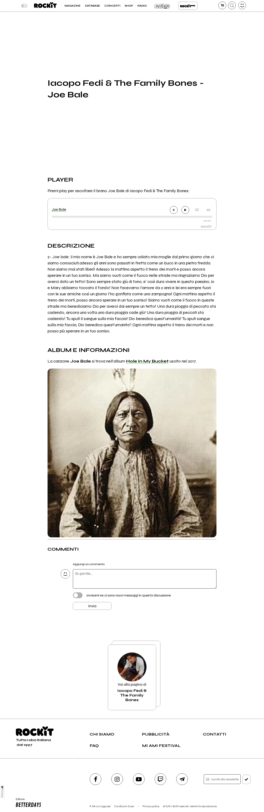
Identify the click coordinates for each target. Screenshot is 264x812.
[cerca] (232, 5)
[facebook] (95, 779)
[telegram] (182, 779)
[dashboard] (242, 5)
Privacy (2, 793)
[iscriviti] (246, 779)
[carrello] (222, 5)
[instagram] (117, 779)
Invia (92, 606)
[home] (45, 6)
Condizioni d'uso (124, 806)
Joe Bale (59, 209)
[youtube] (139, 779)
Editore (19, 801)
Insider (162, 6)
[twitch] (160, 779)
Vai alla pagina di (132, 692)
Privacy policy (151, 806)
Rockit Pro (188, 6)
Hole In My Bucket (147, 361)
